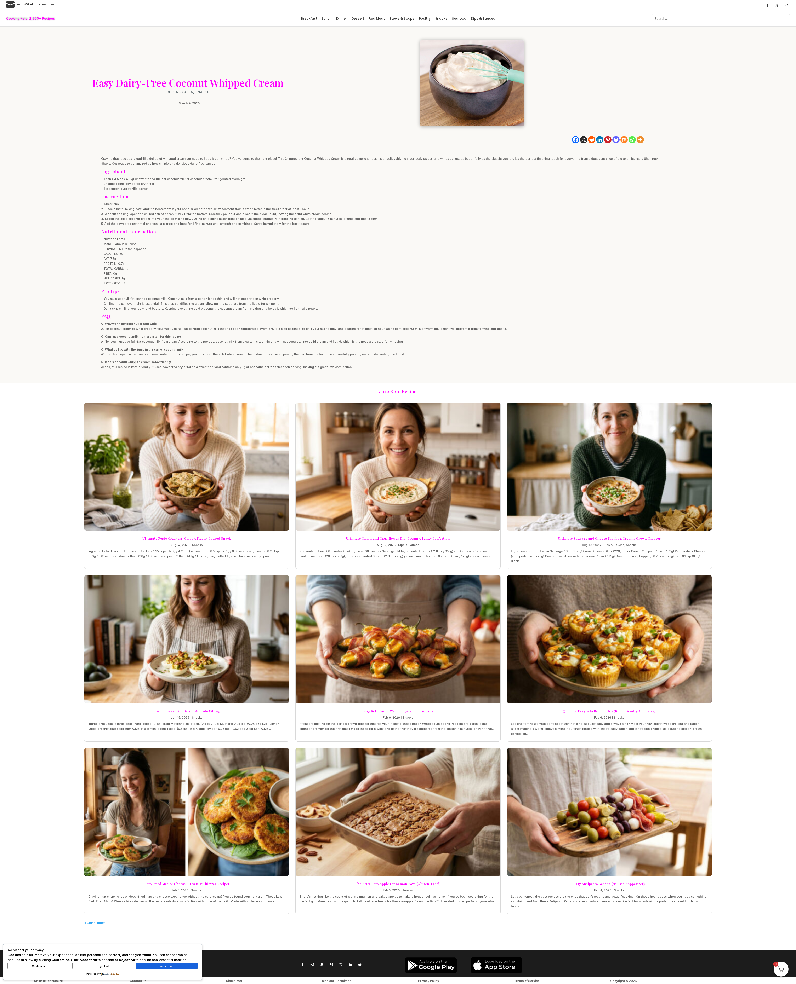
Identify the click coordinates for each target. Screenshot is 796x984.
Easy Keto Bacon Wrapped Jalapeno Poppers (398, 711)
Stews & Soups (401, 18)
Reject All (103, 966)
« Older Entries (95, 923)
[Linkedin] (599, 139)
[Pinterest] (608, 139)
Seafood (459, 18)
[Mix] (624, 139)
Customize (39, 966)
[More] (640, 139)
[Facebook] (575, 139)
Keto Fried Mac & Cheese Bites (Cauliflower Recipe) (186, 884)
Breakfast (309, 18)
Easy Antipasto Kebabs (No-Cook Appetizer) (609, 884)
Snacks (441, 18)
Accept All (166, 966)
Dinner (341, 18)
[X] (583, 139)
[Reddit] (591, 139)
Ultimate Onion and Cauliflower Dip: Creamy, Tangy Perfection (398, 538)
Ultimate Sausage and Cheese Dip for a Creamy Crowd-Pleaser (609, 538)
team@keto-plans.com (35, 4)
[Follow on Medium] (331, 964)
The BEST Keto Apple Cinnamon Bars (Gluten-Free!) (398, 884)
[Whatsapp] (632, 139)
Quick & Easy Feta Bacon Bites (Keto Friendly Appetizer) (609, 711)
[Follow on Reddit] (360, 964)
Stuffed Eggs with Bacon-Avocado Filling (186, 711)
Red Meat (377, 18)
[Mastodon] (616, 139)
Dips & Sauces (483, 18)
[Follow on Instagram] (786, 5)
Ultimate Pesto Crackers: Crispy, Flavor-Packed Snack (186, 538)
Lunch (327, 18)
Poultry (425, 18)
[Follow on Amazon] (321, 964)
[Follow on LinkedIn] (350, 964)
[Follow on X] (777, 5)
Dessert (357, 18)
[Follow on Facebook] (767, 5)
